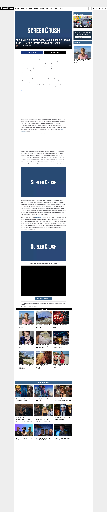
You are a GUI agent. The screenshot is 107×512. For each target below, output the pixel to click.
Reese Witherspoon (58, 303)
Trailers (36, 8)
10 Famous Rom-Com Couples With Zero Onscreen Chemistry (63, 399)
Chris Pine (25, 70)
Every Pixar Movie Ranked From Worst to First (82, 26)
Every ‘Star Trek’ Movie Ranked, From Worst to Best (43, 439)
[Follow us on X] (105, 8)
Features (42, 8)
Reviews (30, 8)
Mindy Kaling (45, 303)
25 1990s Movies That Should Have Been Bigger (62, 418)
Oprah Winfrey (29, 88)
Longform (17, 8)
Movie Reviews (34, 306)
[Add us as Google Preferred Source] (93, 8)
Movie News (28, 306)
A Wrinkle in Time (29, 303)
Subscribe (62, 8)
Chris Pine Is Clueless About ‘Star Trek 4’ (62, 439)
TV (26, 8)
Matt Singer (21, 45)
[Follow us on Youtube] (99, 8)
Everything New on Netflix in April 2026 (43, 399)
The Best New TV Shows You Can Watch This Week (23, 399)
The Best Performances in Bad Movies (24, 439)
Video (47, 8)
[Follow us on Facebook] (102, 8)
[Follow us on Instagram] (96, 8)
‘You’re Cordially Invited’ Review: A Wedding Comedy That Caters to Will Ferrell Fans (24, 419)
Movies (22, 8)
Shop (51, 8)
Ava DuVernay (38, 217)
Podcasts (56, 8)
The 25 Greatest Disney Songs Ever (43, 298)
